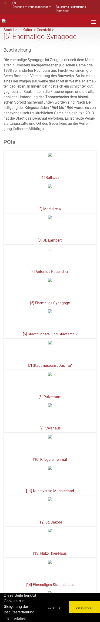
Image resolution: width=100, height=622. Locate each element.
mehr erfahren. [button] (16, 618)
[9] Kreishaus (50, 428)
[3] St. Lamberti (50, 240)
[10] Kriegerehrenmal (50, 459)
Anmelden (63, 11)
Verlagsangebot (38, 7)
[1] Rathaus (50, 177)
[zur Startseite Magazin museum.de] (30, 20)
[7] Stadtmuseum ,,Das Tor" (50, 365)
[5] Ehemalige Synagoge (50, 303)
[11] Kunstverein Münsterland (50, 491)
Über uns (18, 7)
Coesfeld (44, 30)
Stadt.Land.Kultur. (18, 30)
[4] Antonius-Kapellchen (50, 271)
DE (5, 3)
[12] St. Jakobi (50, 522)
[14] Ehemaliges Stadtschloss (50, 585)
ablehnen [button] (55, 607)
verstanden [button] (84, 607)
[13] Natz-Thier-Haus (50, 553)
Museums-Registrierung (71, 7)
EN (14, 3)
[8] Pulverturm (50, 397)
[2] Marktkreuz (50, 209)
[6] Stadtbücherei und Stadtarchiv (50, 334)
